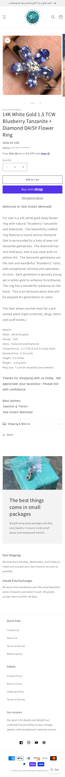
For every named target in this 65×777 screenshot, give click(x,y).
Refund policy (14, 653)
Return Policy (14, 683)
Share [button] (10, 434)
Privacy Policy (14, 675)
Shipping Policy (15, 691)
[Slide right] (40, 103)
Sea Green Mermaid (27, 770)
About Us (12, 638)
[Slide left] (25, 103)
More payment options (32, 197)
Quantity (7, 160)
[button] (4, 17)
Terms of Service (16, 646)
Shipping (6, 147)
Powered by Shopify (45, 770)
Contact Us (13, 630)
